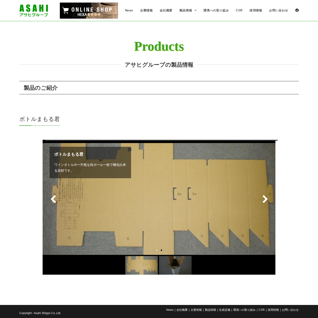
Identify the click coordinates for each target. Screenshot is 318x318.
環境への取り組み (244, 309)
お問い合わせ (290, 309)
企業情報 (196, 309)
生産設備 (224, 309)
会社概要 (182, 309)
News (169, 309)
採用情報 (273, 309)
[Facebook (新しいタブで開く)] (297, 10)
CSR (262, 309)
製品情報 (210, 309)
